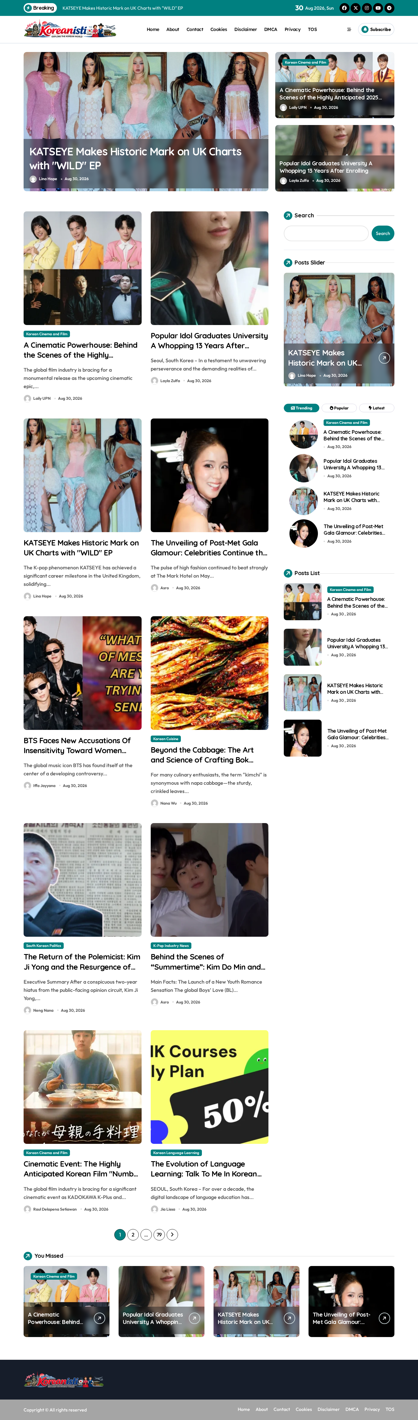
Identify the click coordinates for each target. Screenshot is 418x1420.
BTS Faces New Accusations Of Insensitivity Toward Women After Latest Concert (77, 750)
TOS (312, 29)
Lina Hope (42, 596)
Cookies (218, 29)
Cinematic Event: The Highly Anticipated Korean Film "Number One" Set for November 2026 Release (82, 1178)
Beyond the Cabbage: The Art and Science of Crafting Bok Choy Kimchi (202, 759)
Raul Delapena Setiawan (55, 1209)
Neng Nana (43, 1010)
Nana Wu (168, 803)
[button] (262, 121)
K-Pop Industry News (171, 945)
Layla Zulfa (299, 180)
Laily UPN (298, 107)
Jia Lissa (167, 1209)
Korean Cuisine (165, 738)
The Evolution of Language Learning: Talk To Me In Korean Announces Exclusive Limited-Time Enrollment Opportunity (204, 1178)
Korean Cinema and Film (305, 62)
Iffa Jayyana (44, 785)
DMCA (270, 29)
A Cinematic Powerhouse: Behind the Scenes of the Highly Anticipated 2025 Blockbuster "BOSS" (329, 97)
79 (159, 1234)
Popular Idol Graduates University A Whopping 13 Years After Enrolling (326, 167)
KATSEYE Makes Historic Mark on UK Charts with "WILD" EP (81, 547)
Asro (43, 178)
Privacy (293, 29)
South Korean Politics (43, 945)
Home (153, 29)
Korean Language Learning (176, 1152)
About (172, 29)
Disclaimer (245, 29)
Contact (195, 29)
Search (304, 215)
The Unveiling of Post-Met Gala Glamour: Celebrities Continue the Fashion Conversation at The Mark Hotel (141, 165)
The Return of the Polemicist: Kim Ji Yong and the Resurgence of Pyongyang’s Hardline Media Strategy (82, 971)
